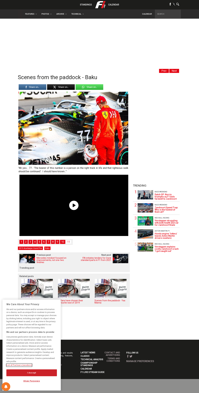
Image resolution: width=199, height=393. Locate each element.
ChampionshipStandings (89, 364)
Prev (164, 70)
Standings (86, 4)
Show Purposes (31, 381)
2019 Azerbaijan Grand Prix (30, 248)
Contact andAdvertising (112, 353)
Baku (47, 248)
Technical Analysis (92, 359)
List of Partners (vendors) (19, 365)
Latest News (88, 352)
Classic (85, 356)
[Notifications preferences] (6, 386)
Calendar (113, 4)
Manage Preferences (140, 361)
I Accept (31, 373)
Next (174, 70)
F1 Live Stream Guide (92, 372)
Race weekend (161, 192)
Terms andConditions (113, 359)
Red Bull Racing (162, 218)
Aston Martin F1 (162, 231)
